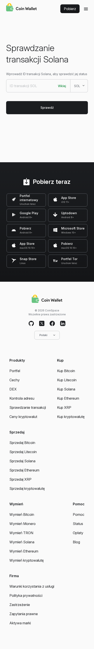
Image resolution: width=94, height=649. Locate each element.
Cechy (14, 380)
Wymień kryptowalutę (26, 560)
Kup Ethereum (68, 398)
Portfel (14, 371)
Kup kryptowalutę (71, 416)
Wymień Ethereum (23, 551)
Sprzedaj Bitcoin (22, 442)
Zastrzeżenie (19, 604)
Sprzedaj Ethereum (24, 470)
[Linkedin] (62, 323)
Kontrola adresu (21, 398)
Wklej (62, 86)
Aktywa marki (20, 623)
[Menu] (86, 8)
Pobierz (70, 9)
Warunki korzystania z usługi (31, 586)
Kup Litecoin (67, 380)
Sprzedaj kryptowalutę (27, 488)
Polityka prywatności (25, 595)
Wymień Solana (21, 542)
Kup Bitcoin (66, 371)
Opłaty (78, 533)
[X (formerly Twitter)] (41, 323)
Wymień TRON (21, 533)
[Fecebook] (52, 323)
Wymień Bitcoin (21, 514)
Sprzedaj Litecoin (23, 452)
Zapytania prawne (23, 614)
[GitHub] (31, 323)
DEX (13, 389)
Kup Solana (66, 389)
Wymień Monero (22, 523)
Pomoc (78, 514)
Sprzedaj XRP (20, 479)
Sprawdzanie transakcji (27, 407)
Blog (76, 542)
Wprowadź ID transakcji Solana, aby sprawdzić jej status (46, 74)
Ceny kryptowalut (23, 416)
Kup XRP (64, 407)
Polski (43, 335)
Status (78, 523)
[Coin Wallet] (21, 8)
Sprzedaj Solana (22, 461)
